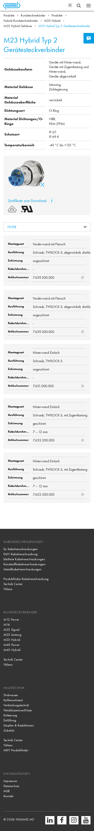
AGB (6, 791)
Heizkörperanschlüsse (17, 710)
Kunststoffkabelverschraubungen (24, 564)
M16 (6, 624)
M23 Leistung (12, 634)
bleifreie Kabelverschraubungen (24, 559)
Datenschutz (11, 786)
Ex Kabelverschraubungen (20, 549)
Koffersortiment (13, 700)
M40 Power (11, 645)
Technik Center (13, 584)
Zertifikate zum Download (27, 200)
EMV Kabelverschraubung (20, 554)
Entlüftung (9, 720)
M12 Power (11, 619)
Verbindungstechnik (16, 705)
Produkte (9, 15)
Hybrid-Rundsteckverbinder (21, 20)
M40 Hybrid (11, 650)
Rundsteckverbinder (33, 15)
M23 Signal (11, 629)
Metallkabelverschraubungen (22, 569)
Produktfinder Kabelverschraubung (26, 579)
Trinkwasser (10, 695)
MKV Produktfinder (15, 750)
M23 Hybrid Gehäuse (18, 26)
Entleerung (10, 715)
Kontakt (8, 796)
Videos (7, 589)
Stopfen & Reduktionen (18, 725)
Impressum (10, 781)
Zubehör (9, 730)
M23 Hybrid (52, 20)
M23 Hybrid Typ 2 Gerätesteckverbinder (64, 26)
